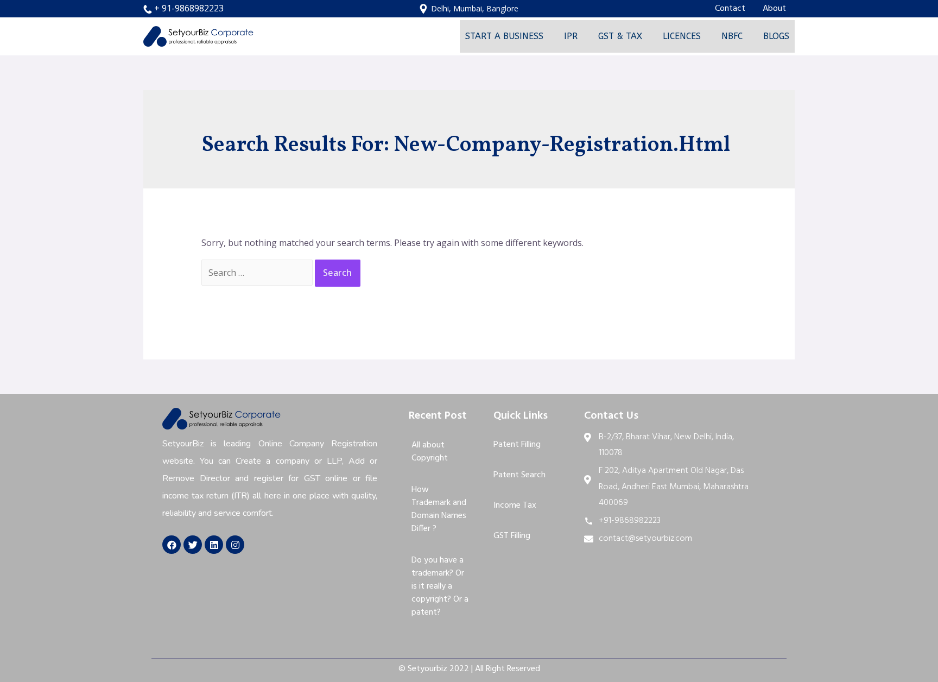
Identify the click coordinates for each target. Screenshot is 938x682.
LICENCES (682, 36)
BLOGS (776, 36)
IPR (571, 36)
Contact (730, 9)
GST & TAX (620, 36)
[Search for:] (258, 273)
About (774, 9)
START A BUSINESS (504, 36)
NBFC (732, 36)
